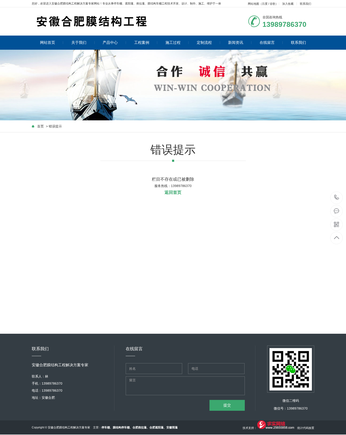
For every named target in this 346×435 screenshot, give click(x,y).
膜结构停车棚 (121, 427)
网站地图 (253, 3)
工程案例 (141, 43)
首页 (40, 126)
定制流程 (204, 43)
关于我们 (78, 43)
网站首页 (47, 43)
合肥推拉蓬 (140, 427)
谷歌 (272, 3)
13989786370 (336, 197)
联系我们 (305, 3)
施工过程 (173, 43)
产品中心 (110, 43)
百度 (265, 3)
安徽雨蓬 (172, 427)
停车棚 (118, 3)
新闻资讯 (235, 43)
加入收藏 (288, 3)
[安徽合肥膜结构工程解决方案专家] (128, 21)
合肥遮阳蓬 (156, 427)
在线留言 (267, 43)
